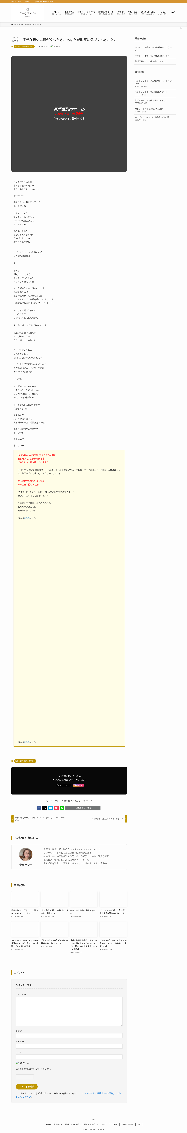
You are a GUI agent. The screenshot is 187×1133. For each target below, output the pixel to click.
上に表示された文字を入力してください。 (34, 1069)
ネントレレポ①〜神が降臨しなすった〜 (152, 56)
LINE (139, 1124)
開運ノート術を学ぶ (73, 1124)
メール (20, 1041)
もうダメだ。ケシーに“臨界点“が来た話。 (153, 118)
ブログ (104, 1124)
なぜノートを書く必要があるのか (149, 110)
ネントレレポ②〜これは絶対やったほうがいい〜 (154, 48)
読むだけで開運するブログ (24, 46)
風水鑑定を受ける (91, 1124)
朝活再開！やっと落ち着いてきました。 (152, 61)
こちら (27, 518)
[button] (39, 808)
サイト (18, 1052)
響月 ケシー (25, 864)
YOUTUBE (113, 1124)
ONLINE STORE (127, 1124)
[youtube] (173, 12)
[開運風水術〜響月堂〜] (27, 12)
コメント (21, 994)
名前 (19, 1031)
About (48, 1124)
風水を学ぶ (58, 1124)
